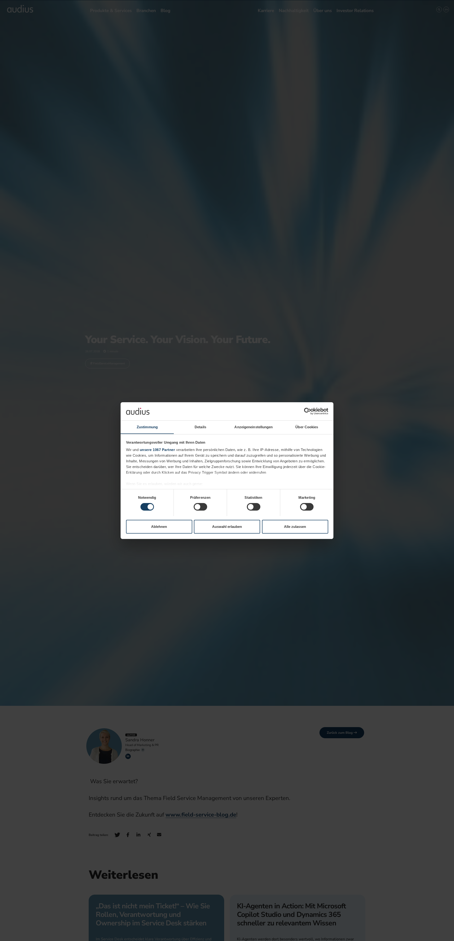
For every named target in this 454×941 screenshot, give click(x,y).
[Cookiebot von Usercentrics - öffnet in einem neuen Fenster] (307, 411)
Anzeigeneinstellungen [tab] (253, 427)
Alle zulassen (295, 526)
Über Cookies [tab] (306, 427)
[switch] (200, 507)
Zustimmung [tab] (147, 427)
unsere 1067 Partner (157, 450)
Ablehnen (159, 526)
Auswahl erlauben (227, 526)
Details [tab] (200, 427)
